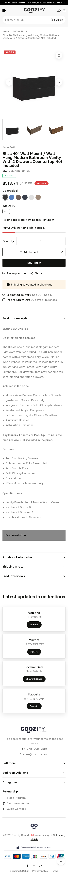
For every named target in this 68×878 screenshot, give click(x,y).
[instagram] (34, 866)
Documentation (15, 535)
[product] (59, 55)
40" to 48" (18, 31)
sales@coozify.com (36, 754)
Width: (9, 205)
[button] (4, 10)
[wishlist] (61, 252)
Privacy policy (40, 871)
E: (21, 754)
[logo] (34, 10)
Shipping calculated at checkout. (31, 284)
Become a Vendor (18, 803)
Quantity (8, 241)
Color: (10, 190)
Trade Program (16, 797)
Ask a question (16, 273)
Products (23, 738)
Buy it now (34, 262)
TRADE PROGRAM (15, 2)
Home (5, 31)
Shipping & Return (19, 871)
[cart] (64, 10)
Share (38, 273)
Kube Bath (9, 147)
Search (58, 19)
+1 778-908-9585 (36, 748)
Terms (54, 871)
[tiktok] (40, 866)
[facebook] (27, 866)
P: (21, 748)
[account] (59, 10)
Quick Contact (16, 808)
